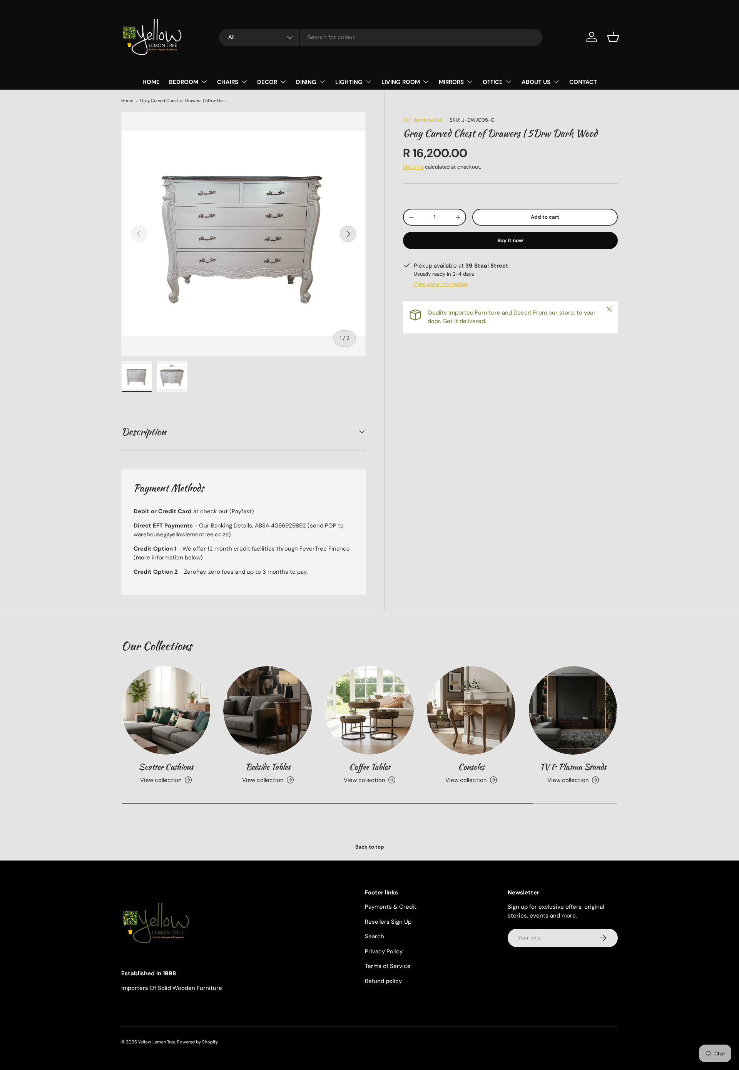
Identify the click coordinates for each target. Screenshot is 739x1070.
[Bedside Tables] (267, 710)
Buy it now (510, 240)
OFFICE (493, 82)
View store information (441, 284)
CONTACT (583, 82)
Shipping (413, 167)
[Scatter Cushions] (166, 710)
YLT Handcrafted (422, 120)
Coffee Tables (369, 767)
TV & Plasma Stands (573, 767)
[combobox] (380, 37)
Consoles (471, 767)
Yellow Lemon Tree (156, 1042)
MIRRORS (451, 82)
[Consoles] (471, 710)
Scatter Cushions (166, 767)
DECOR (267, 82)
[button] (613, 36)
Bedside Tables (268, 767)
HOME (151, 82)
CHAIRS (227, 82)
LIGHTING (349, 82)
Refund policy (383, 981)
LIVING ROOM (400, 82)
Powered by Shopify (197, 1042)
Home (127, 101)
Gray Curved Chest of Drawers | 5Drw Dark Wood (183, 101)
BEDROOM (183, 82)
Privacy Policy (384, 951)
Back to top (369, 847)
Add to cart (545, 217)
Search (374, 936)
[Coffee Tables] (369, 710)
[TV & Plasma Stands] (573, 710)
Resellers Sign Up (388, 922)
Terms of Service (388, 966)
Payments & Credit (390, 907)
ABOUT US (536, 82)
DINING (306, 82)
